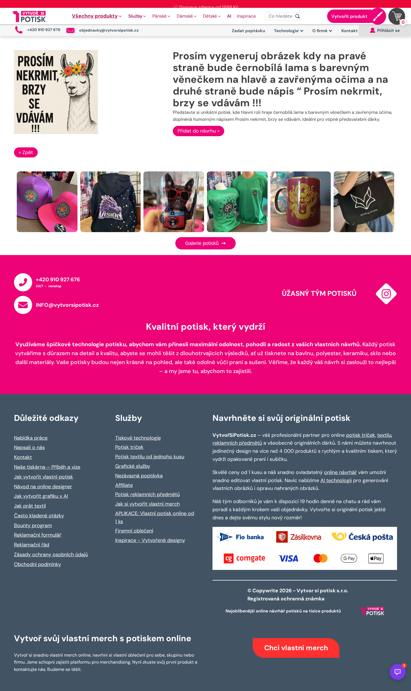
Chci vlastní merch (296, 647)
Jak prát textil (30, 506)
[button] (97, 16)
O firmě (319, 31)
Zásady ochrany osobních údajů (51, 554)
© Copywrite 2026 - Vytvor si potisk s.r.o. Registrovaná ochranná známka (298, 594)
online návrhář (340, 472)
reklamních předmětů (237, 443)
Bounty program (33, 525)
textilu (384, 435)
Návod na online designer (43, 486)
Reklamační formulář (37, 535)
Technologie (286, 31)
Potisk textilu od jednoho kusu (149, 456)
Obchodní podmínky (37, 564)
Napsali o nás (29, 447)
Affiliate (124, 485)
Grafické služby (132, 466)
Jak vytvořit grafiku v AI (41, 496)
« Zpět (26, 152)
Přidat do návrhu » (198, 131)
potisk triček (360, 435)
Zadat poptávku (248, 31)
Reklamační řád (31, 544)
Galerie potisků (202, 243)
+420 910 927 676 (58, 279)
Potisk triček (129, 447)
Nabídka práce (31, 438)
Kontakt (349, 31)
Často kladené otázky (39, 515)
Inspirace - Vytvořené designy (150, 540)
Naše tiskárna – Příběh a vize (47, 467)
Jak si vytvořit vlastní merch (147, 504)
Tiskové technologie (138, 438)
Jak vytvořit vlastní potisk (43, 476)
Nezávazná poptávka (139, 475)
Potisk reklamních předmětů (147, 494)
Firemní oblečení (134, 530)
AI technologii (336, 480)
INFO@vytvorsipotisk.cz (67, 304)
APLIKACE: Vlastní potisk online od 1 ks (154, 517)
